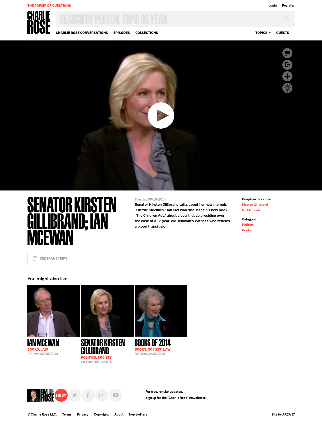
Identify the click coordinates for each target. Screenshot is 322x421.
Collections (146, 33)
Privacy (82, 414)
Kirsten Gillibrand (255, 205)
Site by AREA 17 (283, 414)
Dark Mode (287, 88)
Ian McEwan (251, 210)
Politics (248, 225)
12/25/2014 (153, 346)
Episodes (121, 33)
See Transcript (53, 258)
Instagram (101, 395)
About (119, 414)
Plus (287, 76)
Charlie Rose (39, 23)
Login (273, 5)
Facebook (88, 395)
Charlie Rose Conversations (82, 33)
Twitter (74, 395)
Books (247, 230)
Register (288, 5)
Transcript (287, 53)
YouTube (115, 395)
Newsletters (138, 414)
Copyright (101, 414)
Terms (67, 414)
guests (282, 33)
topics (261, 33)
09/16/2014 (43, 346)
